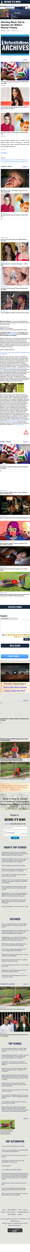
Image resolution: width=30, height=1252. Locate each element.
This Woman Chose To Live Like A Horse (12, 793)
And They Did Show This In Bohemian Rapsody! (14, 518)
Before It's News (12, 1)
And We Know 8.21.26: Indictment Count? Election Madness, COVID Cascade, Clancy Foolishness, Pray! (14, 1099)
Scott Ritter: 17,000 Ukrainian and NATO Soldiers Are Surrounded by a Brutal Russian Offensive (14, 1078)
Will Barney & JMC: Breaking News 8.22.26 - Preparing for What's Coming (14, 985)
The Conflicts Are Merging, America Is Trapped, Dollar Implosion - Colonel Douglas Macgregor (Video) (15, 1111)
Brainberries (4, 188)
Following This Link (18, 424)
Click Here (15, 332)
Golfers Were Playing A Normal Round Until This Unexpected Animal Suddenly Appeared (14, 595)
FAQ (20, 1224)
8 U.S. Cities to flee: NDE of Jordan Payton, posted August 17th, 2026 (14, 889)
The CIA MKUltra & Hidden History (11, 1184)
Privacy (3, 1226)
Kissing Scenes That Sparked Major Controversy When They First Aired (11, 773)
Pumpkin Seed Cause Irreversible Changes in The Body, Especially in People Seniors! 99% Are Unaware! (15, 896)
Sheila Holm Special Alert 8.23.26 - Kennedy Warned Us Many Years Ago (14, 974)
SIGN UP (7, 838)
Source (3, 149)
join (8, 327)
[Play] (15, 687)
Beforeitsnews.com (13, 6)
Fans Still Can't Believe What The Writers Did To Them (14, 733)
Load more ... (14, 670)
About (4, 1224)
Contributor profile (14, 11)
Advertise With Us (12, 1224)
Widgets (20, 1228)
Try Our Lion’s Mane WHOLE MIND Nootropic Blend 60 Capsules (14, 421)
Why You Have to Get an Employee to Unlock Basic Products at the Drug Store (14, 1208)
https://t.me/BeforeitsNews (21, 819)
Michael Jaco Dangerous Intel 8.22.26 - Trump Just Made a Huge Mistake (15, 969)
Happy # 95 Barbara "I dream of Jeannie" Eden (15, 921)
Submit (15, 852)
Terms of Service (11, 1226)
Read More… (5, 153)
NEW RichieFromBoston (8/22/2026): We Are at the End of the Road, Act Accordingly (14, 884)
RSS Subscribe (12, 1228)
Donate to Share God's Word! (15, 705)
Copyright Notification (23, 1226)
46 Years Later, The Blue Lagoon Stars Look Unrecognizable (14, 753)
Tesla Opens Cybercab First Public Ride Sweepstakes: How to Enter (13, 1175)
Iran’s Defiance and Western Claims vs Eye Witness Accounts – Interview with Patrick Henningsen (14, 916)
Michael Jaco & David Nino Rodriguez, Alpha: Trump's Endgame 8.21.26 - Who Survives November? (15, 1084)
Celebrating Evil (6, 1180)
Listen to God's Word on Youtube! (15, 702)
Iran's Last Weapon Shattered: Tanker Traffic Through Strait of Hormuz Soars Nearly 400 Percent (14, 902)
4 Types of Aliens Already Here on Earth (13, 1160)
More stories (22, 11)
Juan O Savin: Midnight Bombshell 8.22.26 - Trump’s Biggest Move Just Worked (14, 964)
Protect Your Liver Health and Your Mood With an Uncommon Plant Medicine (15, 1165)
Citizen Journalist (11, 334)
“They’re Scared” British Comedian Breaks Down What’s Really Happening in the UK (14, 1203)
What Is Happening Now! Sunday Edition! (13, 880)
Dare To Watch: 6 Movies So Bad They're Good (15, 312)
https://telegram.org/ (22, 816)
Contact (25, 1224)
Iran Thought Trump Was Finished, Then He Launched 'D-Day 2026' (14, 1117)
